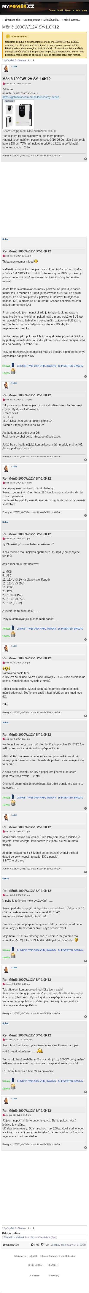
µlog (84, 10)
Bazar (68, 10)
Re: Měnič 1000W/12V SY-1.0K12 (26, 251)
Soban (5, 239)
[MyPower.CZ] (18, 6)
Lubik (14, 66)
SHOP (60, 10)
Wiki (78, 10)
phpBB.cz (53, 1265)
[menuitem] (41, 19)
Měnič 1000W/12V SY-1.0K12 (30, 27)
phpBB (33, 1256)
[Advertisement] (44, 199)
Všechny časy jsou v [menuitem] (68, 1245)
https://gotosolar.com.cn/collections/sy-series (30, 97)
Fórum (52, 10)
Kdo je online (11, 1233)
